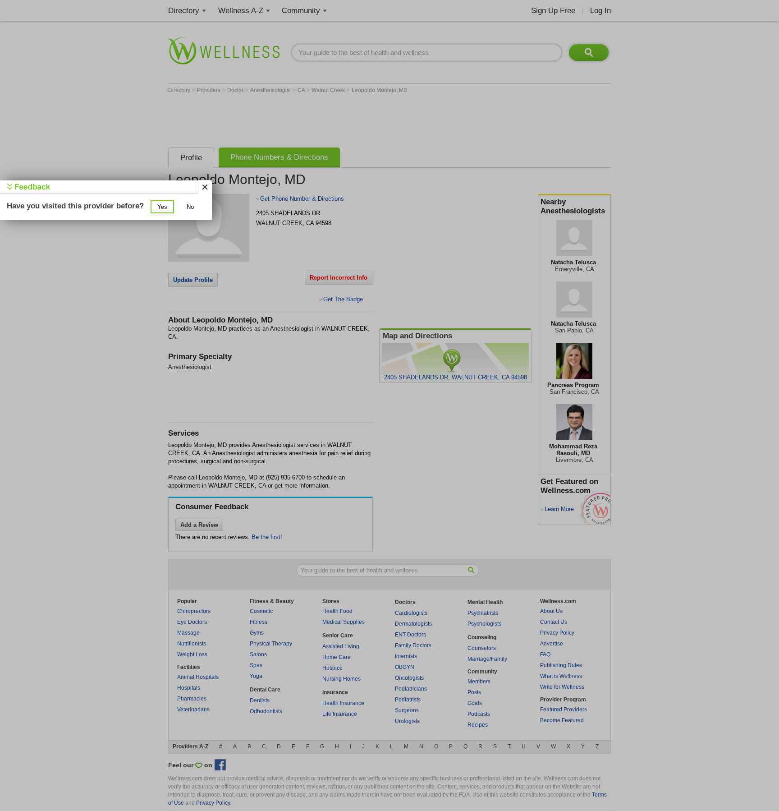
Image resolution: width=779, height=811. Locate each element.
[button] (162, 206)
